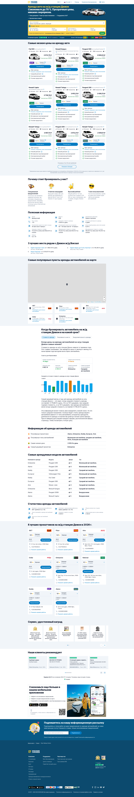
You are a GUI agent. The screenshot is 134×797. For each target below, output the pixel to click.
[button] (67, 284)
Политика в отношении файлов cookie (82, 792)
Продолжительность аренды (82, 337)
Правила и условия (98, 792)
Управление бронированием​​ (89, 2)
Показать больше (67, 166)
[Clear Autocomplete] (103, 23)
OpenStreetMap (98, 301)
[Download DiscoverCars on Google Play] (34, 705)
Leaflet (88, 301)
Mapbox (92, 301)
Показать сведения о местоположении (41, 71)
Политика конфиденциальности (64, 792)
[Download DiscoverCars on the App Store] (43, 705)
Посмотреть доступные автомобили (38, 310)
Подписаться (76, 733)
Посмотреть (40, 66)
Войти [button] (103, 2)
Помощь (77, 2)
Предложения (46, 540)
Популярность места (63, 337)
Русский (68, 2)
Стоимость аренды (48, 337)
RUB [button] (58, 2)
